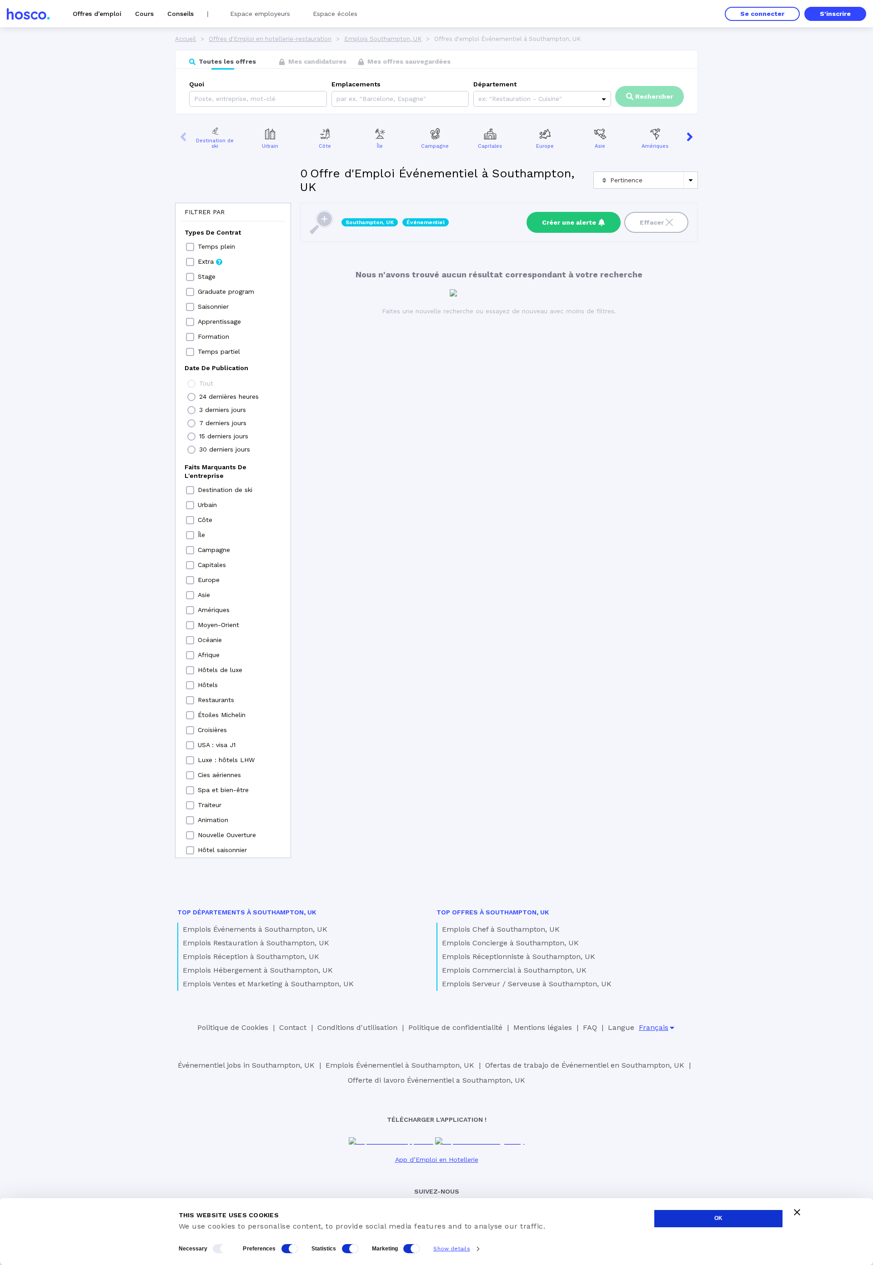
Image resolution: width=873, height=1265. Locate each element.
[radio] (191, 384)
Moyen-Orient (218, 624)
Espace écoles (335, 13)
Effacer (652, 222)
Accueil (185, 38)
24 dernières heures (229, 396)
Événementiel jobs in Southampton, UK (246, 1065)
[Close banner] (797, 1212)
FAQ (590, 1027)
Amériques (655, 146)
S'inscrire (835, 13)
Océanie (210, 639)
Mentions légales (542, 1027)
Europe (545, 146)
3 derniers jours (222, 409)
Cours (144, 13)
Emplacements (356, 84)
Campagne (435, 146)
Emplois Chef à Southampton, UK (501, 929)
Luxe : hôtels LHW (226, 759)
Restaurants (216, 699)
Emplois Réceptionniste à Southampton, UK (518, 956)
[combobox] (337, 99)
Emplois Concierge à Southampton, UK (510, 943)
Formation (213, 336)
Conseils (180, 13)
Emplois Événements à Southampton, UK (255, 929)
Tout (206, 383)
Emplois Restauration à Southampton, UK (256, 943)
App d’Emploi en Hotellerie (436, 1159)
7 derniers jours (222, 423)
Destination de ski (215, 144)
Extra (206, 261)
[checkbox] (190, 247)
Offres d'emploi (97, 13)
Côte (325, 146)
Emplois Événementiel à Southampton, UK (400, 1065)
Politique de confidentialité (455, 1027)
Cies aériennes (219, 774)
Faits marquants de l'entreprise (215, 471)
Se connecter (762, 13)
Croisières (212, 729)
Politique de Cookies (232, 1027)
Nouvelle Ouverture (227, 834)
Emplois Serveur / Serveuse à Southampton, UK (527, 983)
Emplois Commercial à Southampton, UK (514, 970)
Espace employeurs (260, 13)
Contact (292, 1027)
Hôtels (208, 684)
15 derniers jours (223, 436)
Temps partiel (219, 351)
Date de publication (216, 367)
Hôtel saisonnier (222, 849)
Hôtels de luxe (220, 669)
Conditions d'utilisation (357, 1027)
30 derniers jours (224, 449)
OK (718, 1218)
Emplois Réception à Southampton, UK (251, 956)
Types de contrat (213, 232)
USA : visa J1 (217, 744)
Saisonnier (213, 306)
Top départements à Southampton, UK (246, 912)
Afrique (209, 654)
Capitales (490, 146)
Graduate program (226, 291)
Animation (213, 819)
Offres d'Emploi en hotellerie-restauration (270, 38)
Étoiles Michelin (222, 714)
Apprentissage (219, 321)
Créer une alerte (569, 222)
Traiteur (209, 804)
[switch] (289, 1248)
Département (495, 84)
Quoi (196, 84)
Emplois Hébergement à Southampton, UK (258, 970)
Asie (600, 146)
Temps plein (216, 246)
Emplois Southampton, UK (382, 38)
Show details (451, 1248)
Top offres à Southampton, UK (492, 912)
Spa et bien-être (223, 789)
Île (380, 146)
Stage (207, 276)
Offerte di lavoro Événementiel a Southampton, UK (436, 1080)
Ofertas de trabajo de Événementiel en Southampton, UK (584, 1065)
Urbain (270, 146)
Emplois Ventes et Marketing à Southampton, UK (268, 983)
